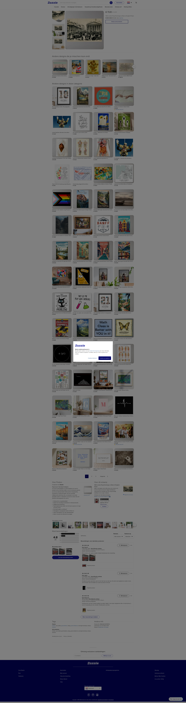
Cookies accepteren (105, 358)
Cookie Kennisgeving (94, 351)
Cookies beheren (92, 358)
